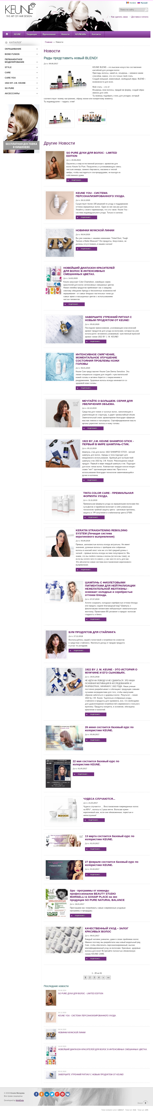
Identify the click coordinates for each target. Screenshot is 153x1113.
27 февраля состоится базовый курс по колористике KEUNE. (111, 863)
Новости (65, 34)
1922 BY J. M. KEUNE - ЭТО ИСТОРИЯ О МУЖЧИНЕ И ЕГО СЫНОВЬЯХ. (111, 671)
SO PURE (21, 88)
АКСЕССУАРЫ (21, 93)
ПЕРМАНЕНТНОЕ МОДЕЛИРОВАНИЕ (21, 60)
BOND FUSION (21, 54)
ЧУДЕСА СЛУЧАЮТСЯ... (99, 798)
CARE (21, 72)
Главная (49, 42)
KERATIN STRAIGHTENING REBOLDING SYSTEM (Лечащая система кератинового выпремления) (101, 533)
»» (108, 977)
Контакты (96, 34)
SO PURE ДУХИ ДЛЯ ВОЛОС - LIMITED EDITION (80, 993)
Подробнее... (77, 180)
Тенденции (32, 34)
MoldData (20, 1100)
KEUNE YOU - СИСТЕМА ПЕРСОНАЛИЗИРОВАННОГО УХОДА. (100, 194)
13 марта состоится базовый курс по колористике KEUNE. (109, 838)
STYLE (21, 67)
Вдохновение (49, 34)
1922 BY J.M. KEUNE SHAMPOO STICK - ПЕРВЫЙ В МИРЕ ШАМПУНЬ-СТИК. (108, 443)
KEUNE (17, 34)
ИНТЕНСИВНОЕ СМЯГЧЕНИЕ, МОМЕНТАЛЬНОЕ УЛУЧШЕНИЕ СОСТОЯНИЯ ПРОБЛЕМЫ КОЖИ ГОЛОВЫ (97, 359)
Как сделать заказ (119, 17)
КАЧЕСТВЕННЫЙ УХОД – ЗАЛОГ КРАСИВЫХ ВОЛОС (106, 930)
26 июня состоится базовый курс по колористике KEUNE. (109, 729)
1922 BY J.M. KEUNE (21, 83)
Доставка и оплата (139, 17)
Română (133, 3)
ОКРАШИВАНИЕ (21, 49)
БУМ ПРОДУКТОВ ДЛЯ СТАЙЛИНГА (92, 632)
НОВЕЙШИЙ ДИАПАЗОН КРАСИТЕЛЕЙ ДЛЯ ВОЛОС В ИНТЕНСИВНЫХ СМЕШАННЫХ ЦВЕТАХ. (89, 271)
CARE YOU (21, 78)
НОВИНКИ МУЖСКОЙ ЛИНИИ (95, 230)
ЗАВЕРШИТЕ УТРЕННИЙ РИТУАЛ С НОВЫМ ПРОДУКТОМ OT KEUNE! (108, 319)
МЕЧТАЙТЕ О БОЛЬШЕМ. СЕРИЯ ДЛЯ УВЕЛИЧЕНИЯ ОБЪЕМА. (107, 402)
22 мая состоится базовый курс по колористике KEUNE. (96, 763)
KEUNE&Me (80, 34)
